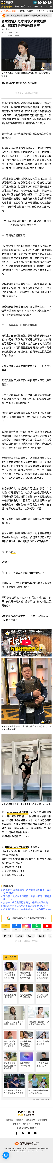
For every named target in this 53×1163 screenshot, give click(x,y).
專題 (36, 6)
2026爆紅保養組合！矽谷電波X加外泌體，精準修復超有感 (38, 1023)
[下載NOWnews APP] (40, 2)
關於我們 (26, 1124)
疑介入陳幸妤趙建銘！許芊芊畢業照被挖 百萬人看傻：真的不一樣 (42, 996)
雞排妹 (30, 935)
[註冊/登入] (50, 2)
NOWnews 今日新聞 (17, 812)
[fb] (16, 1133)
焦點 (17, 6)
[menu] (51, 6)
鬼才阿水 (7, 935)
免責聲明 (19, 1119)
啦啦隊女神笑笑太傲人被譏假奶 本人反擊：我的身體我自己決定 (26, 996)
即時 (23, 6)
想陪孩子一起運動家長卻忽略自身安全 (38, 1091)
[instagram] (22, 1133)
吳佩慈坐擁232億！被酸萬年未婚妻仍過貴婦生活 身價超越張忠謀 (26, 975)
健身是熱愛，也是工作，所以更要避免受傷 (13, 1091)
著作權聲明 (42, 1119)
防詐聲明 (10, 1119)
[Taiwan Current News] (35, 2)
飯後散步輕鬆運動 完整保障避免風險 (10, 1065)
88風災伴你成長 (27, 11)
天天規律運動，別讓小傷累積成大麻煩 (42, 975)
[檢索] (45, 2)
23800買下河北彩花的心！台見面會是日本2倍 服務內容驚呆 (10, 1043)
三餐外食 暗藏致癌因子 (42, 1042)
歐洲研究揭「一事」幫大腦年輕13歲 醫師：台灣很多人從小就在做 (26, 1064)
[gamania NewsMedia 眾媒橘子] (26, 1143)
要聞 (30, 6)
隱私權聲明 (30, 1119)
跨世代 (41, 11)
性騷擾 (41, 935)
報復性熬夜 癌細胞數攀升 (10, 996)
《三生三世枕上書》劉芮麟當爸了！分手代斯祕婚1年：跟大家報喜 (42, 1064)
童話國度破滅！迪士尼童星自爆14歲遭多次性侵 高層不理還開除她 (10, 975)
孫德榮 (19, 935)
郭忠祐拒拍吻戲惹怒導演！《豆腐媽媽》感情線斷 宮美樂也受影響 (26, 1043)
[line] (28, 1133)
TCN (51, 11)
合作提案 (36, 1124)
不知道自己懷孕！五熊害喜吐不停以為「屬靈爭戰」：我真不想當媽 (13, 1023)
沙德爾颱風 (6, 6)
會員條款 (16, 1124)
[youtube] (35, 1133)
